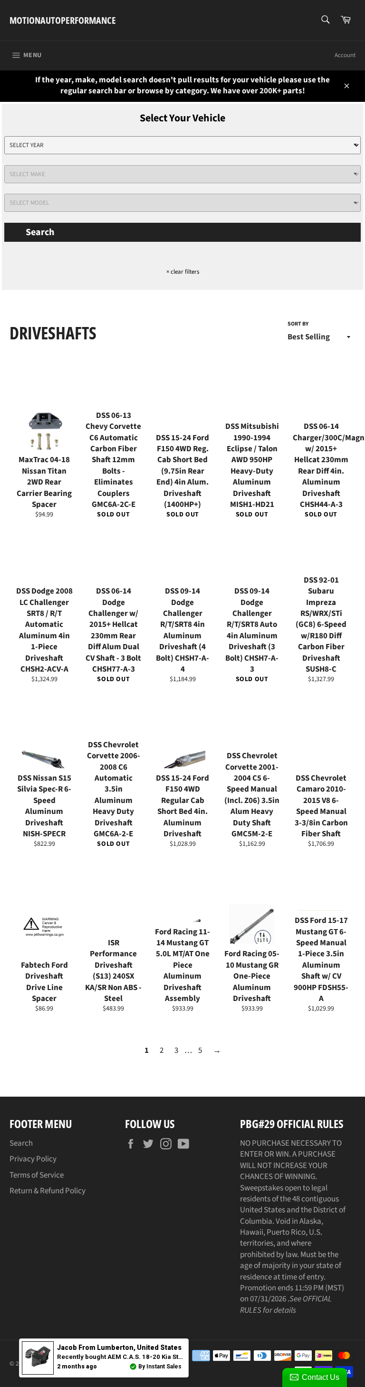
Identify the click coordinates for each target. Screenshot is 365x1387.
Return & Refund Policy (48, 1191)
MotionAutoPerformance (63, 20)
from (119, 1347)
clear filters (182, 271)
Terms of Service (37, 1175)
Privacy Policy (33, 1159)
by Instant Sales (160, 1366)
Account (345, 55)
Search (40, 232)
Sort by (298, 324)
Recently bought (165, 1356)
